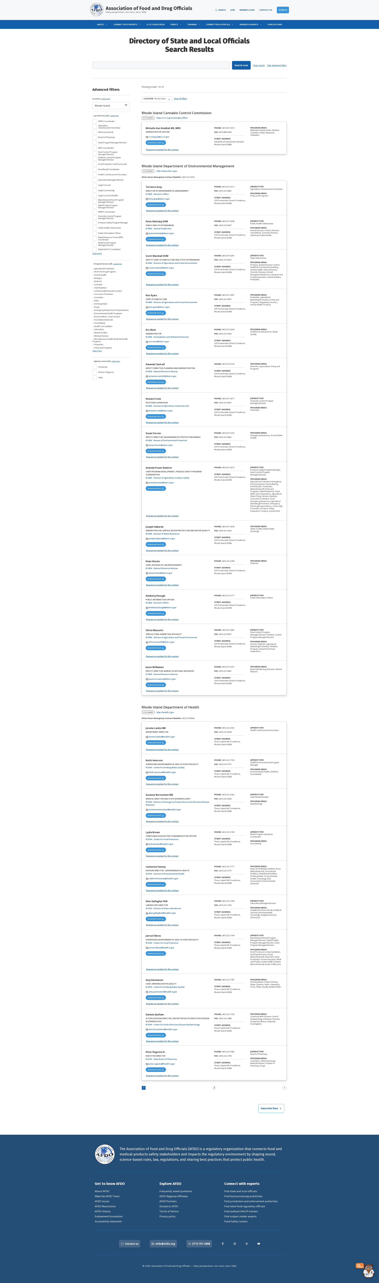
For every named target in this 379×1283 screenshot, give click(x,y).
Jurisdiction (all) (106, 115)
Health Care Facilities (103, 326)
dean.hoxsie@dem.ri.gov (160, 573)
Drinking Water (100, 304)
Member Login (247, 10)
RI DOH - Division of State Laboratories (173, 908)
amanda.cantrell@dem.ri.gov (162, 376)
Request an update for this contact (162, 149)
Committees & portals (218, 24)
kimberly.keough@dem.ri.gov (162, 607)
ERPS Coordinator (106, 148)
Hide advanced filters (277, 65)
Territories (102, 367)
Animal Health (100, 275)
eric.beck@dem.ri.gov (159, 341)
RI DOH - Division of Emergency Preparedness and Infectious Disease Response (177, 803)
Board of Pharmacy (106, 137)
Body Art (98, 281)
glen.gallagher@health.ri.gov (162, 913)
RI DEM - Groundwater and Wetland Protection (176, 336)
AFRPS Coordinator (106, 121)
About (100, 24)
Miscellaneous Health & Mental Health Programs (110, 340)
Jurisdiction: (257, 186)
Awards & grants (249, 24)
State (100, 377)
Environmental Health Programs (108, 313)
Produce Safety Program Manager (113, 222)
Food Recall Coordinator (108, 169)
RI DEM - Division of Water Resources (172, 533)
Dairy (96, 300)
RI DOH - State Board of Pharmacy (170, 1059)
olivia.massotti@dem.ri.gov (161, 642)
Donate (283, 10)
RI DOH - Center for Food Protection (171, 839)
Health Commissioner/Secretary (112, 174)
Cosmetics (98, 297)
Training (192, 24)
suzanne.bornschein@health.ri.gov (165, 809)
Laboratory (99, 329)
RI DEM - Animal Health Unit (168, 228)
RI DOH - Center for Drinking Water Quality (174, 767)
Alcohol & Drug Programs (105, 272)
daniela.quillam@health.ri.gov (163, 1029)
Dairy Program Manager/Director (112, 142)
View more (97, 253)
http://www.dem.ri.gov (166, 171)
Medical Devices (101, 336)
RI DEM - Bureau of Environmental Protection (176, 440)
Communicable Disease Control (108, 291)
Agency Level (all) (107, 361)
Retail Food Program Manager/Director (107, 244)
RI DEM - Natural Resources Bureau (171, 371)
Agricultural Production (104, 268)
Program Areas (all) (108, 264)
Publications (275, 24)
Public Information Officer (109, 233)
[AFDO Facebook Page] (222, 1243)
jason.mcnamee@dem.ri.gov (162, 679)
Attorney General (105, 132)
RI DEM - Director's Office (166, 194)
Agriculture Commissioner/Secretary (109, 126)
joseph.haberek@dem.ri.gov (162, 538)
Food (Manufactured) (103, 320)
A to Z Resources (156, 24)
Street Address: (222, 138)
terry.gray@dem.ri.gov (159, 198)
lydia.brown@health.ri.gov (161, 844)
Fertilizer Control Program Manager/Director (109, 158)
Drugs (96, 307)
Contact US (265, 10)
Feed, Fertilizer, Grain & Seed (107, 317)
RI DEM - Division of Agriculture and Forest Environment (178, 263)
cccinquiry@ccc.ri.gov (159, 136)
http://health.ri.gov (165, 712)
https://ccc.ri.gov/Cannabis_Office (172, 117)
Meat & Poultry (100, 333)
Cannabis (98, 284)
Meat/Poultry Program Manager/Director (108, 206)
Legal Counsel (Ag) (106, 190)
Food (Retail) (99, 323)
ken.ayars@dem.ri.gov (159, 307)
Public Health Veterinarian (109, 227)
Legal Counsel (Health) (108, 195)
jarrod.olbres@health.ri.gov (161, 947)
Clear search (259, 65)
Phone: (217, 128)
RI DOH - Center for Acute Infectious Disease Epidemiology (178, 1024)
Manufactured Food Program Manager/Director (111, 201)
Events (174, 24)
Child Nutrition (100, 288)
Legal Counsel (104, 185)
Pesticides (98, 344)
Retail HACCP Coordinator (109, 249)
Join (233, 10)
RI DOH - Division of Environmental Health (174, 873)
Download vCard (157, 142)
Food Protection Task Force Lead (112, 164)
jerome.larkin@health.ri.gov (162, 736)
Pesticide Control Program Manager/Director (109, 217)
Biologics (98, 278)
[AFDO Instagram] (234, 1243)
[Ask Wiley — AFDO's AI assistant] (365, 1270)
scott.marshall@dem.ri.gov (161, 267)
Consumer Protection (103, 294)
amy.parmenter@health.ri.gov (163, 991)
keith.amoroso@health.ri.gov (162, 772)
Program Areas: (258, 128)
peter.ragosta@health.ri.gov (162, 1063)
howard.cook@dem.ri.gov (161, 410)
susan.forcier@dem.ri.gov (161, 445)
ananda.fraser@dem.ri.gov (161, 482)
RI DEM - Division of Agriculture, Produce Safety (177, 477)
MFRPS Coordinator (106, 211)
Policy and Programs (103, 348)
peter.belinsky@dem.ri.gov (161, 233)
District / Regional (106, 372)
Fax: (216, 132)
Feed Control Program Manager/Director (108, 153)
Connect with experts (125, 24)
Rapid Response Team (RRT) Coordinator (110, 238)
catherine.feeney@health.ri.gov (163, 878)
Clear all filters (180, 98)
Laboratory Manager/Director (111, 180)
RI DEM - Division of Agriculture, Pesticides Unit (177, 405)
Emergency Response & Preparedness (111, 310)
